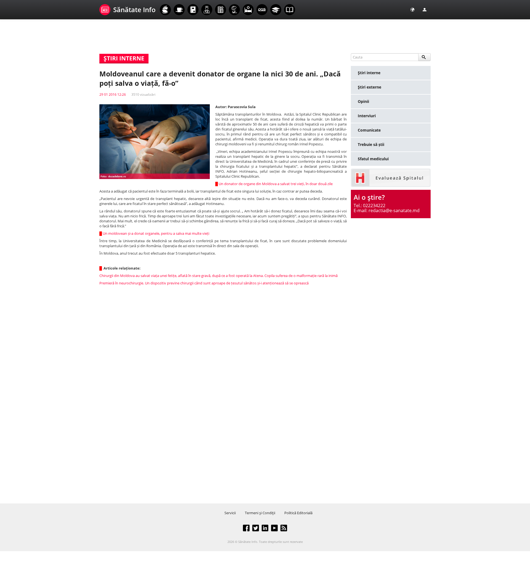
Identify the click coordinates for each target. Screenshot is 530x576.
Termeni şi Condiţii (260, 512)
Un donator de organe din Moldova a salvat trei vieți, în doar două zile (276, 183)
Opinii (363, 101)
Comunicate (369, 130)
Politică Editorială (298, 512)
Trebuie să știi (371, 144)
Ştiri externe (369, 87)
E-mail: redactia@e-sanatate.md (387, 210)
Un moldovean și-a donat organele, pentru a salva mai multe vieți (156, 233)
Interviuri (367, 115)
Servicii (230, 512)
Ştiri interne (369, 72)
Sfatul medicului (373, 158)
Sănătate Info (134, 9)
